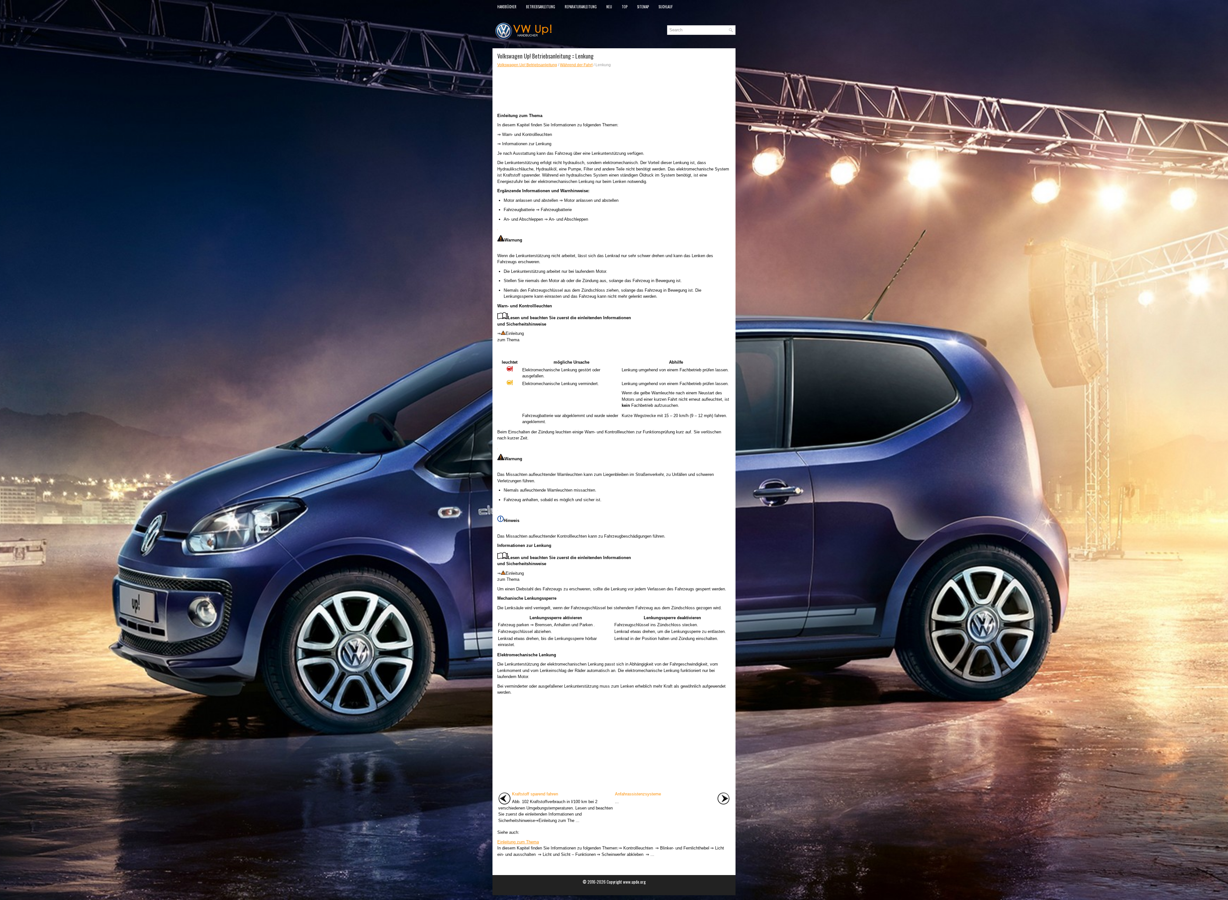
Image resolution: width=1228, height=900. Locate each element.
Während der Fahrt (576, 65)
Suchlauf (665, 6)
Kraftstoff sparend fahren (535, 794)
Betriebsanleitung (540, 6)
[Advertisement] (614, 90)
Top (624, 6)
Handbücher (506, 6)
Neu (609, 6)
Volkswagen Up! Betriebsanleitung (527, 65)
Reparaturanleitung (581, 6)
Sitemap (643, 6)
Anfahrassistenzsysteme (638, 794)
